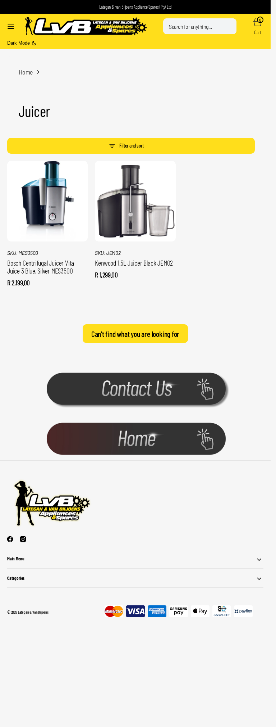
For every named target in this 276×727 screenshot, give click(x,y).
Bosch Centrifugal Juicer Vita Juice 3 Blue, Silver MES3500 (40, 266)
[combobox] (199, 26)
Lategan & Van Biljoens (33, 612)
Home (26, 72)
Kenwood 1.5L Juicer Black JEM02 (134, 262)
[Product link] (47, 201)
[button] (11, 26)
